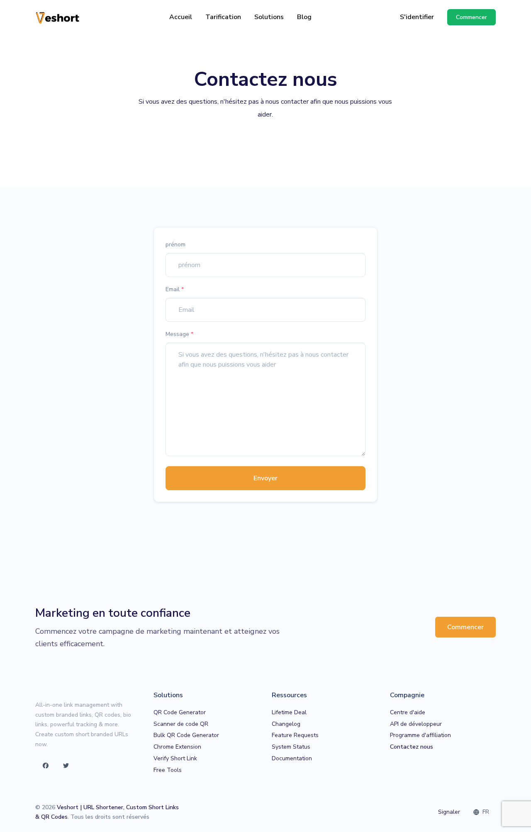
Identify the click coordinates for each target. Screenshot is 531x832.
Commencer (465, 627)
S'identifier (417, 17)
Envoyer (265, 478)
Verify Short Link (175, 758)
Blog (304, 17)
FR (485, 812)
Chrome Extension (177, 747)
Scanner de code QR (180, 724)
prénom (175, 244)
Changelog (286, 724)
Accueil (180, 17)
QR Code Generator (179, 712)
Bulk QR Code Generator (186, 735)
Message (179, 334)
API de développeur (416, 724)
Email (175, 289)
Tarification (223, 17)
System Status (291, 747)
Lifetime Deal (289, 712)
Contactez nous (411, 747)
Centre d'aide (407, 712)
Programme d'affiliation (420, 735)
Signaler (449, 812)
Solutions (269, 17)
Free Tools (167, 770)
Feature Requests (295, 735)
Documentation (292, 758)
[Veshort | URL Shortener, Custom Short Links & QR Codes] (58, 17)
